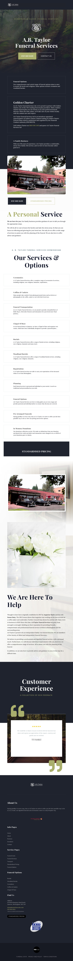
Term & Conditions (50, 956)
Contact (9, 844)
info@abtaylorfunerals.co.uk (15, 907)
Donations (10, 841)
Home (9, 833)
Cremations (10, 884)
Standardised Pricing (13, 864)
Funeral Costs (11, 856)
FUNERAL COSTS (21, 956)
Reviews (9, 839)
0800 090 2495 (34, 125)
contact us (46, 56)
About (9, 836)
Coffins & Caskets (12, 887)
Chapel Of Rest (11, 890)
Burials (9, 878)
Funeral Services (12, 858)
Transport (10, 861)
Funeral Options (11, 867)
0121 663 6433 (27, 56)
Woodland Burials (12, 881)
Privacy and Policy (35, 956)
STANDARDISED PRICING (41, 201)
